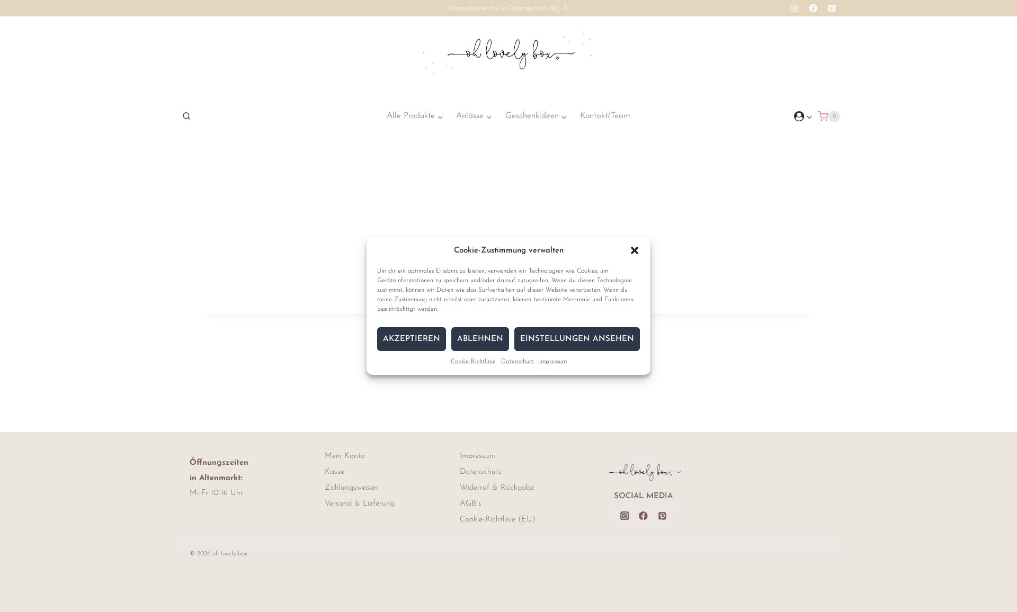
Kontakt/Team (605, 116)
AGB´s (470, 504)
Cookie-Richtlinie (473, 361)
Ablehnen (480, 339)
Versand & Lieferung (360, 504)
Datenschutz (517, 361)
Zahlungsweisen (351, 488)
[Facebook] (813, 8)
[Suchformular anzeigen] (184, 116)
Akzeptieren (411, 339)
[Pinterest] (832, 8)
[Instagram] (795, 8)
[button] (634, 250)
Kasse (334, 472)
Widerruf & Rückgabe (497, 488)
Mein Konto (345, 456)
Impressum (553, 361)
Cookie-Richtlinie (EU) (498, 520)
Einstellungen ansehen (577, 339)
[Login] (803, 116)
